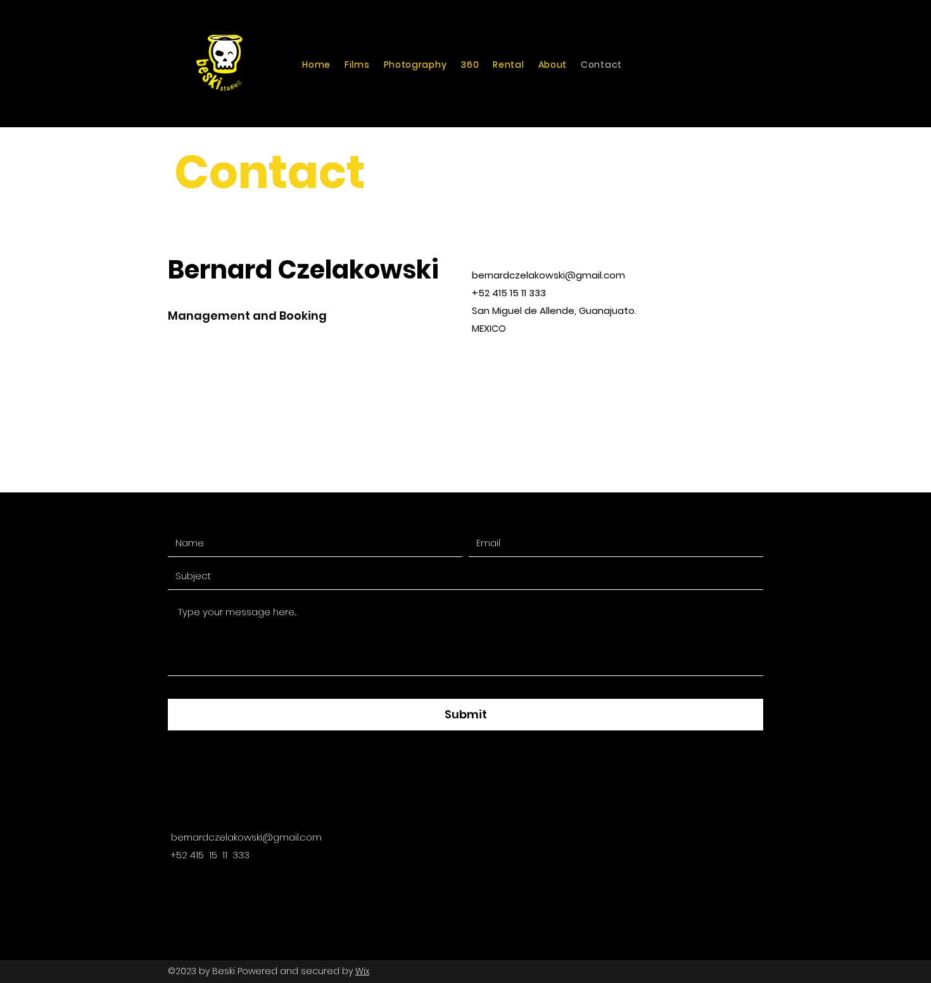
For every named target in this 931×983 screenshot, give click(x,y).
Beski (223, 971)
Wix (362, 971)
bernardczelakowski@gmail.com (548, 275)
